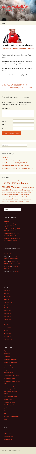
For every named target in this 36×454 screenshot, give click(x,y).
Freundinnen (14, 192)
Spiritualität (7, 408)
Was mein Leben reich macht (11, 416)
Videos (5, 413)
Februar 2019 (7, 310)
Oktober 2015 (7, 319)
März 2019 (6, 308)
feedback (28, 190)
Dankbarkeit (17, 48)
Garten (19, 192)
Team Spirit (5, 157)
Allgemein (6, 351)
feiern (31, 190)
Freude (6, 192)
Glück (29, 192)
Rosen (21, 197)
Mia (27, 194)
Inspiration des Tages (10, 386)
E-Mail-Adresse (7, 125)
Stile (5, 410)
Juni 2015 (6, 322)
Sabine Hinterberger (27, 197)
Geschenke (26, 192)
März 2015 (6, 325)
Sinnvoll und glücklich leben (11, 405)
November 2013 (8, 339)
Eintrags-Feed (7, 434)
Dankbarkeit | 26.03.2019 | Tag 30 (14, 85)
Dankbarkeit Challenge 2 (10, 362)
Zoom (24, 201)
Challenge (21, 180)
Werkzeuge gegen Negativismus (8, 201)
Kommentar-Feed (8, 436)
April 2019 (6, 305)
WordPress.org (8, 439)
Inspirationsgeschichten (10, 389)
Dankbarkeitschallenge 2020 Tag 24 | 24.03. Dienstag (16, 165)
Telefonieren (23, 199)
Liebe (23, 194)
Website (4, 129)
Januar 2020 (7, 299)
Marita (5, 261)
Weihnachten (29, 199)
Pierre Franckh (8, 399)
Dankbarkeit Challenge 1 (10, 359)
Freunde (10, 192)
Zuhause (27, 201)
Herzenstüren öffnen (8, 194)
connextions (26, 180)
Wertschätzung (19, 201)
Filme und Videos (8, 372)
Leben (20, 194)
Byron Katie (7, 353)
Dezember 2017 (8, 316)
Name (4, 121)
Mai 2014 (6, 330)
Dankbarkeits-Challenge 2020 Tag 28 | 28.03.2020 (15, 163)
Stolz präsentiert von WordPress (11, 450)
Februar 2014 (7, 333)
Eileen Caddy (10, 190)
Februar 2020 (7, 296)
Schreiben (4, 199)
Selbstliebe (9, 199)
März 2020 (6, 293)
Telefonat (18, 199)
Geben (22, 192)
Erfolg (24, 190)
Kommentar (6, 108)
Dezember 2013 (8, 336)
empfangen (16, 190)
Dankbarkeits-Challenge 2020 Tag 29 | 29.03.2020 (15, 160)
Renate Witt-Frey (14, 197)
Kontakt (16, 194)
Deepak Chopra (29, 187)
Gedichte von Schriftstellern (11, 375)
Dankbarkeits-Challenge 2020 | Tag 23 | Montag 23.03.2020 (17, 168)
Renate (7, 197)
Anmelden (6, 431)
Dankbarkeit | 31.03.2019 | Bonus (21, 88)
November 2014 (8, 327)
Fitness (3, 192)
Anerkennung (16, 180)
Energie (20, 190)
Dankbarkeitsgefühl (19, 187)
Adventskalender (9, 180)
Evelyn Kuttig (7, 266)
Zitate (5, 419)
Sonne (14, 199)
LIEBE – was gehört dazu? (11, 396)
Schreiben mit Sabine (9, 402)
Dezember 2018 (8, 313)
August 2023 (7, 291)
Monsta (29, 194)
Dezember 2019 (8, 302)
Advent (3, 180)
